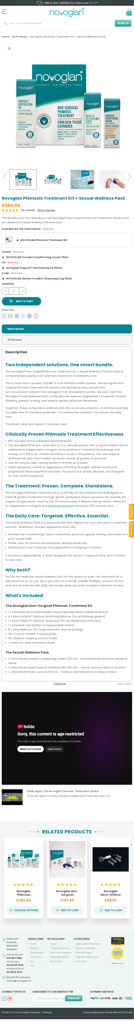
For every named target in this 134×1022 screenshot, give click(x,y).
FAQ (32, 965)
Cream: (13, 252)
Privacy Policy (56, 961)
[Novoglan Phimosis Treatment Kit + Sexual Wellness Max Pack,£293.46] (23, 859)
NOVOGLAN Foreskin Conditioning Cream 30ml (37, 257)
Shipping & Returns (59, 956)
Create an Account (59, 948)
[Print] (16, 315)
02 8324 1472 (14, 972)
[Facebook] (4, 315)
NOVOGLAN (15, 1012)
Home (33, 943)
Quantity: (8, 284)
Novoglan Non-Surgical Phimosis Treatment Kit (67, 893)
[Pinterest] (35, 315)
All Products (81, 961)
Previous (4, 176)
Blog (32, 961)
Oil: (10, 262)
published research (61, 506)
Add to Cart (70, 910)
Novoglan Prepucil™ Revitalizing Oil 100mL (34, 268)
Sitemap (47, 1012)
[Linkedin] (29, 315)
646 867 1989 (14, 958)
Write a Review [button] (46, 210)
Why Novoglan (37, 952)
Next (129, 176)
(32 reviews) (28, 210)
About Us (34, 948)
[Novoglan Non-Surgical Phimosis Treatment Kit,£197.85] (67, 859)
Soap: (12, 273)
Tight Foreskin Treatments (88, 943)
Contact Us (35, 957)
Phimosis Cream (84, 952)
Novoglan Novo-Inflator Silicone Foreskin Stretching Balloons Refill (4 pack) (111, 893)
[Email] (10, 315)
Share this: (8, 310)
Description (15, 329)
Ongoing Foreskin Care (87, 957)
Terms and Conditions (61, 952)
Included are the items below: (28, 229)
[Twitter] (23, 315)
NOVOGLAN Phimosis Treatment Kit (44, 240)
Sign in (53, 943)
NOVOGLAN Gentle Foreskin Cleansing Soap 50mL (39, 278)
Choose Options (26, 910)
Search (123, 23)
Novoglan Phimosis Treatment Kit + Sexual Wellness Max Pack (23, 893)
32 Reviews (14, 340)
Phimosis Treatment (85, 948)
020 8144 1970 (15, 965)
